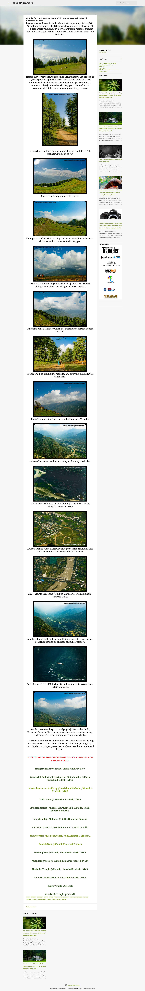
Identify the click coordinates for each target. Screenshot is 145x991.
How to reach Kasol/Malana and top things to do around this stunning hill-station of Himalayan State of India (34, 933)
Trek (54, 899)
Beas (28, 897)
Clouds (33, 897)
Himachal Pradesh (64, 897)
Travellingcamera (22, 2)
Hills (56, 897)
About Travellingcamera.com (107, 63)
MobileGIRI (102, 68)
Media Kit (101, 66)
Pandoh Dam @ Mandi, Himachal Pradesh (60, 844)
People (29, 899)
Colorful (39, 897)
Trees (49, 899)
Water (64, 899)
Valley (58, 899)
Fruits (46, 897)
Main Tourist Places (76, 897)
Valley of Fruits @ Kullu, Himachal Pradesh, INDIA (60, 877)
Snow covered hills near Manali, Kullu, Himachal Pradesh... (60, 836)
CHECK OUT (102, 52)
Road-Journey (42, 899)
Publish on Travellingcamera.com (109, 70)
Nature (86, 897)
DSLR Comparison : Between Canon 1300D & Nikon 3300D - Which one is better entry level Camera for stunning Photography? (110, 226)
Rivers (34, 899)
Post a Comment (31, 907)
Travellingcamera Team (106, 65)
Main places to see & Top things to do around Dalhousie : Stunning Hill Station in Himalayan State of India (34, 966)
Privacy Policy (103, 71)
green (51, 897)
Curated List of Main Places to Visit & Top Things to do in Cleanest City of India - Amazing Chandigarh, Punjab (110, 192)
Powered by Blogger (73, 985)
